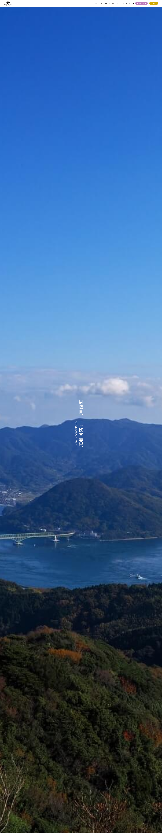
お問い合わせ (141, 3)
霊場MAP (153, 3)
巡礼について (116, 3)
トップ (97, 3)
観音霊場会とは (105, 3)
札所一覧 (124, 3)
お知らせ (131, 3)
